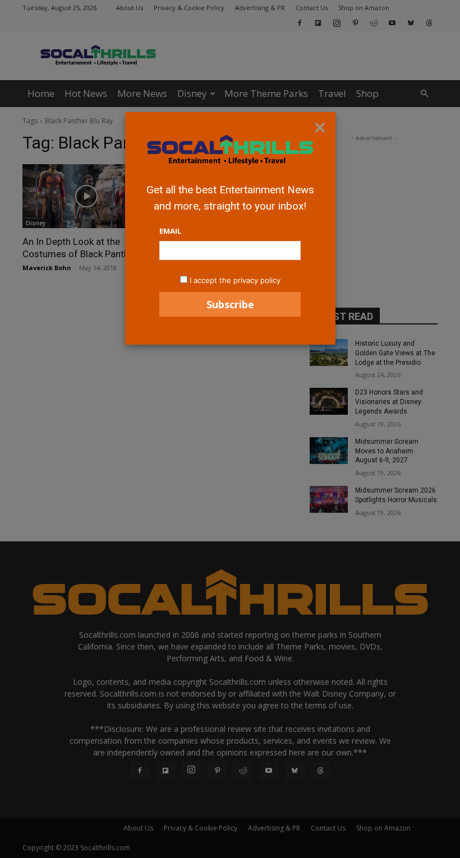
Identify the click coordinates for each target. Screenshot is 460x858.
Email (170, 231)
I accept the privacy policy (235, 280)
